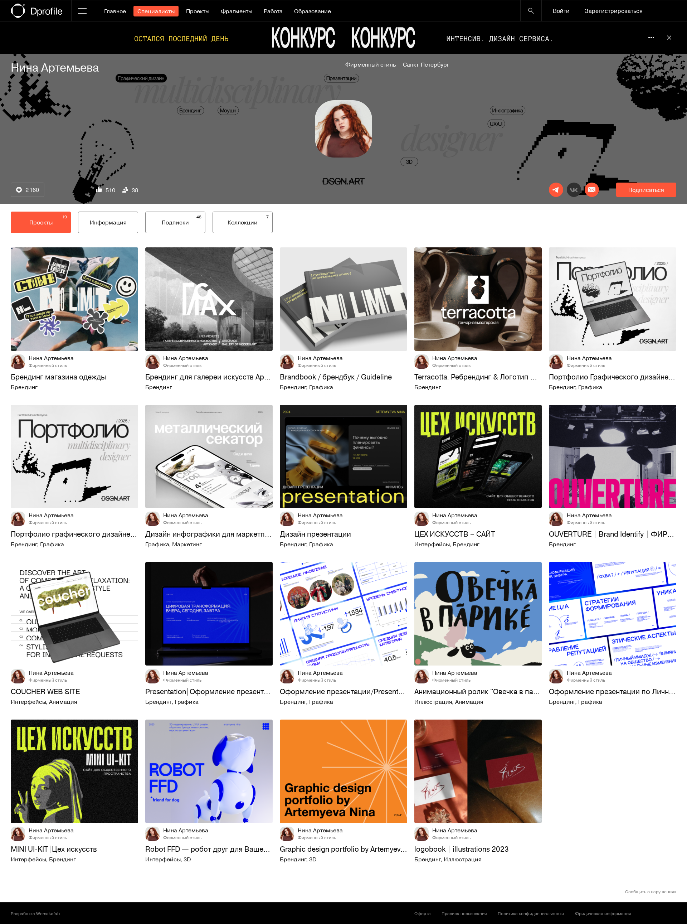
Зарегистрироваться (614, 11)
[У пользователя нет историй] (343, 129)
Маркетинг (187, 544)
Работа (273, 11)
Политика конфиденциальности (531, 913)
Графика (321, 387)
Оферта (422, 913)
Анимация (63, 702)
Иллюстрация (433, 702)
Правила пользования (464, 913)
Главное (115, 11)
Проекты (197, 11)
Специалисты (156, 11)
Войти (561, 11)
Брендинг (24, 387)
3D (187, 859)
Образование (312, 11)
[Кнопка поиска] (531, 10)
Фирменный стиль (370, 64)
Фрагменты (236, 11)
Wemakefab (47, 913)
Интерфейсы (431, 544)
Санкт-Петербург (426, 64)
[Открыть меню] (82, 10)
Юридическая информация (603, 913)
